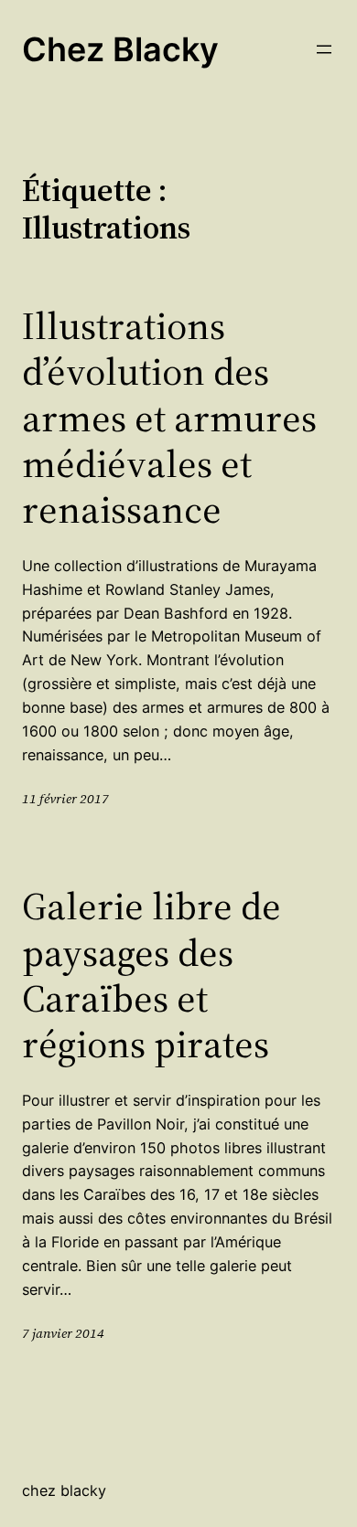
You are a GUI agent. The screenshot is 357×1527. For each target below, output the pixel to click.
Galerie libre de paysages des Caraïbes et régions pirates (151, 975)
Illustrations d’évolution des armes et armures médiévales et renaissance (169, 417)
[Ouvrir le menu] (324, 49)
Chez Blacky (120, 49)
